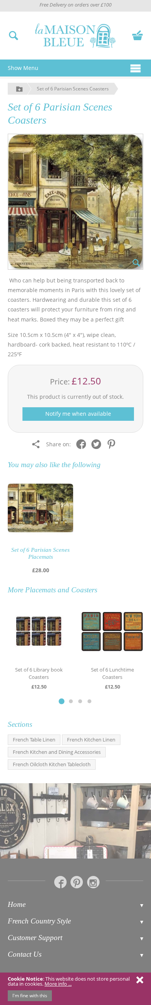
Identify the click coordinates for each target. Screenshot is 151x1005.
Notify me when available (78, 413)
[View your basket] (137, 35)
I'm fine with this (29, 995)
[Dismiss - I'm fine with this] (139, 979)
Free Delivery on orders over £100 (75, 4)
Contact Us (24, 954)
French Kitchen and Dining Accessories (57, 751)
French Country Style (39, 921)
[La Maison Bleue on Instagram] (93, 882)
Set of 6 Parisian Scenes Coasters (73, 88)
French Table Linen (34, 739)
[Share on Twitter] (98, 444)
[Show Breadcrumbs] (19, 89)
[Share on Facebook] (83, 444)
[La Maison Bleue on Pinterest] (76, 882)
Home (17, 904)
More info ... (58, 983)
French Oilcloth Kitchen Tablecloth (52, 764)
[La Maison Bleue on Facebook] (60, 882)
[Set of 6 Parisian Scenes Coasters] (75, 202)
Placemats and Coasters (61, 590)
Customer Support (35, 938)
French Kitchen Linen (91, 739)
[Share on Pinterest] (113, 444)
